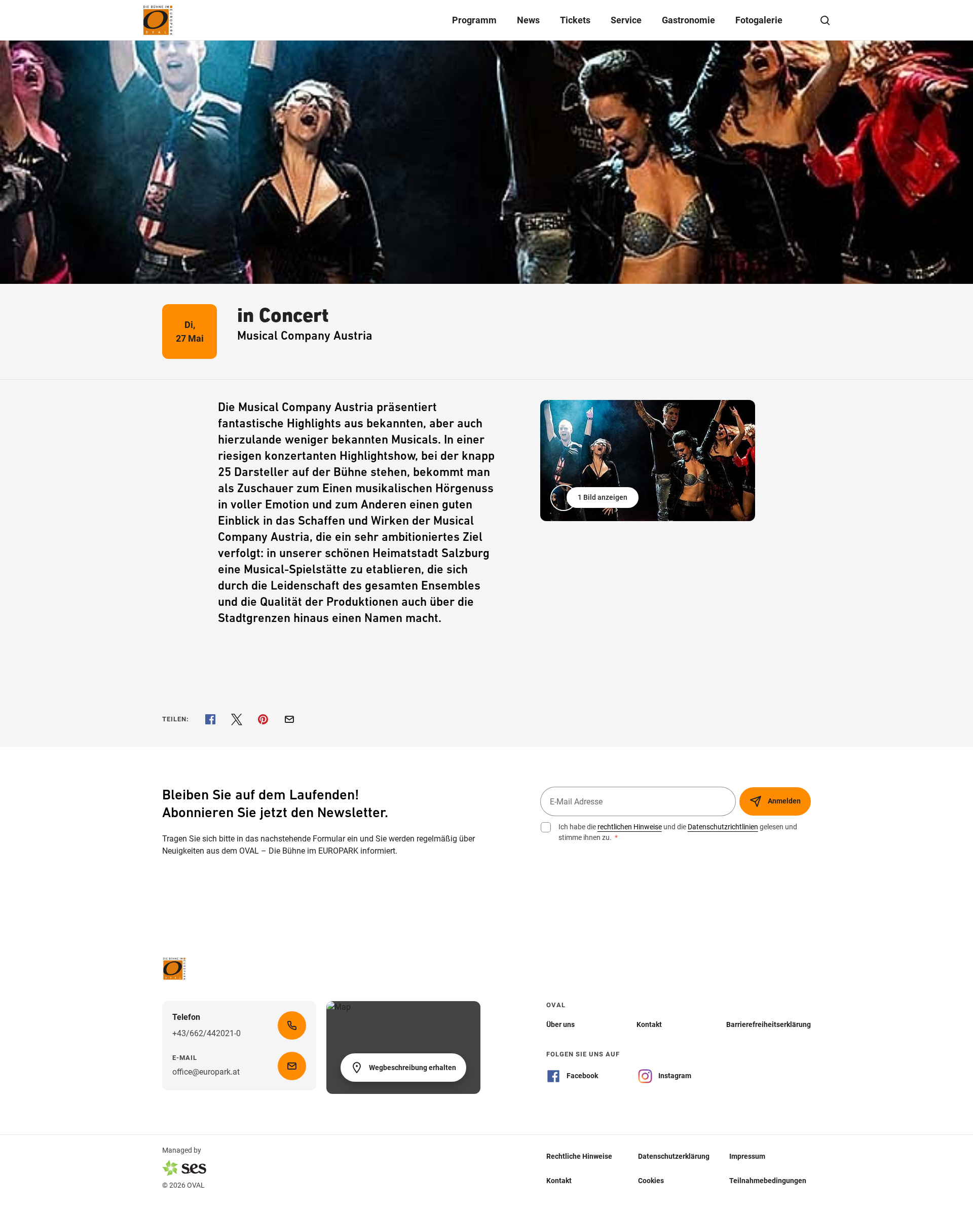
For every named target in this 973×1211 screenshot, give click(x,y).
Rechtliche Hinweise (579, 1156)
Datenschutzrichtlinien (723, 827)
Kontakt (559, 1180)
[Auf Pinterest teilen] (263, 719)
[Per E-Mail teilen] (289, 719)
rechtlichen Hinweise (629, 827)
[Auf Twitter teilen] (237, 719)
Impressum (747, 1156)
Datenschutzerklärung (673, 1156)
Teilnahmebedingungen (767, 1180)
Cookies (651, 1180)
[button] (595, 498)
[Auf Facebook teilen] (210, 719)
